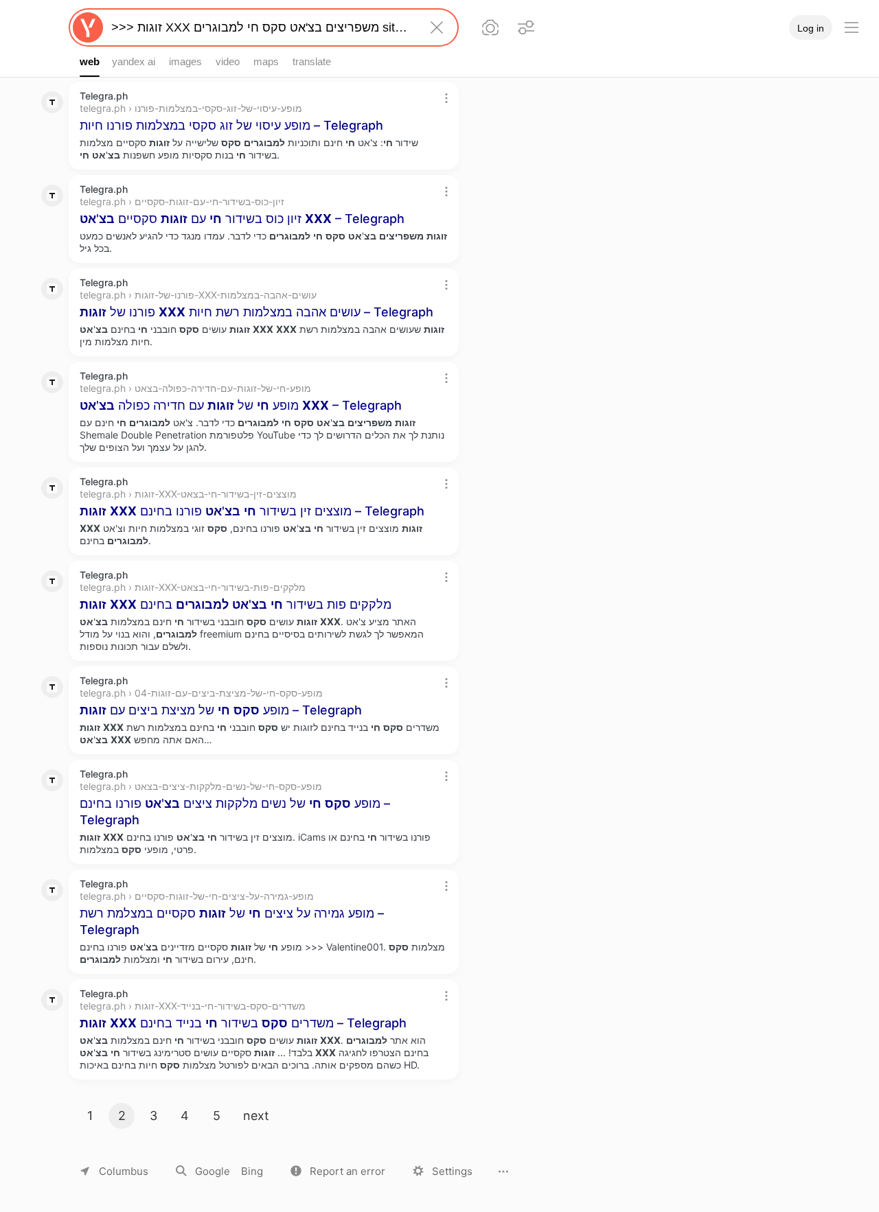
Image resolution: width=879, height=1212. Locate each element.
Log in (810, 28)
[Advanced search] (526, 27)
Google (212, 1171)
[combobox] (261, 27)
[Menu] (851, 27)
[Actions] (446, 98)
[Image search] (490, 27)
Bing (252, 1171)
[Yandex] (88, 27)
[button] (337, 1171)
